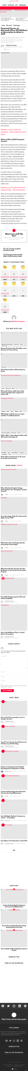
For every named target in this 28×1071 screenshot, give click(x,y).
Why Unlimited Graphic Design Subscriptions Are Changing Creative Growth (14, 489)
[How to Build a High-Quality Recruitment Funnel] (14, 938)
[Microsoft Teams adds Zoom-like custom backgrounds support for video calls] (14, 382)
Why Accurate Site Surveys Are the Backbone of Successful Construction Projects (13, 570)
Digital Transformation (7, 344)
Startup (22, 452)
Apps (8, 411)
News (21, 344)
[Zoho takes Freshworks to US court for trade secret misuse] (14, 447)
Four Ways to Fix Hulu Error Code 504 (14, 841)
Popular (11, 5)
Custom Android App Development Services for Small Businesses (7, 19)
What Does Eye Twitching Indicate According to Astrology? (13, 543)
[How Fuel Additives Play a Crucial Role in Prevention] (14, 617)
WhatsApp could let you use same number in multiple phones (12, 414)
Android (3, 411)
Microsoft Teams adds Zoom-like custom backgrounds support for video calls (12, 392)
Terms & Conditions (8, 1064)
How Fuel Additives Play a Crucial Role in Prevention (12, 633)
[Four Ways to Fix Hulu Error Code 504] (14, 831)
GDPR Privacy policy (20, 1064)
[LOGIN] (26, 8)
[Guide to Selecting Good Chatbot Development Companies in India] (14, 757)
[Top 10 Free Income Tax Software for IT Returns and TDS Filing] (14, 733)
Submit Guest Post (17, 1066)
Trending (22, 5)
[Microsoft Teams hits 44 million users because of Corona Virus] (14, 339)
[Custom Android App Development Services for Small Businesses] (7, 13)
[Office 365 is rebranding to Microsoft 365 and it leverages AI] (14, 426)
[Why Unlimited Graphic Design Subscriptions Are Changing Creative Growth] (14, 477)
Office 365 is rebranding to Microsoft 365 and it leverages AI (14, 436)
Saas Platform (15, 452)
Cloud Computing (5, 432)
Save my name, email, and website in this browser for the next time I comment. (14, 686)
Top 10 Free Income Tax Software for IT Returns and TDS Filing (14, 743)
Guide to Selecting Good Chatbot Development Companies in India (12, 767)
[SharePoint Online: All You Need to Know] (14, 360)
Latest (4, 5)
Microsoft (16, 344)
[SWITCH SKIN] (24, 8)
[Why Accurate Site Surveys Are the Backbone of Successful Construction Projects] (14, 558)
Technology (4, 345)
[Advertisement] (14, 868)
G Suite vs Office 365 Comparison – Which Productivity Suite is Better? (13, 132)
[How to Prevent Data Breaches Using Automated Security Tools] (14, 916)
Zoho (9, 454)
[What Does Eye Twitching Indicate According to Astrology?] (14, 532)
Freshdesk (3, 452)
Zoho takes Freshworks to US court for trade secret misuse (13, 457)
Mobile (16, 411)
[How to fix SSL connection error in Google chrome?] (14, 708)
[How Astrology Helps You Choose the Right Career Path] (14, 506)
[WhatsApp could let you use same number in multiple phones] (14, 404)
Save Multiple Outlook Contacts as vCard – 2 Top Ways (13, 817)
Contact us (8, 1066)
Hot (16, 5)
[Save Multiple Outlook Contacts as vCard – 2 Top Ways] (14, 807)
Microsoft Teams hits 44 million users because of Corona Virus (14, 349)
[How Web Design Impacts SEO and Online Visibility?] (14, 586)
